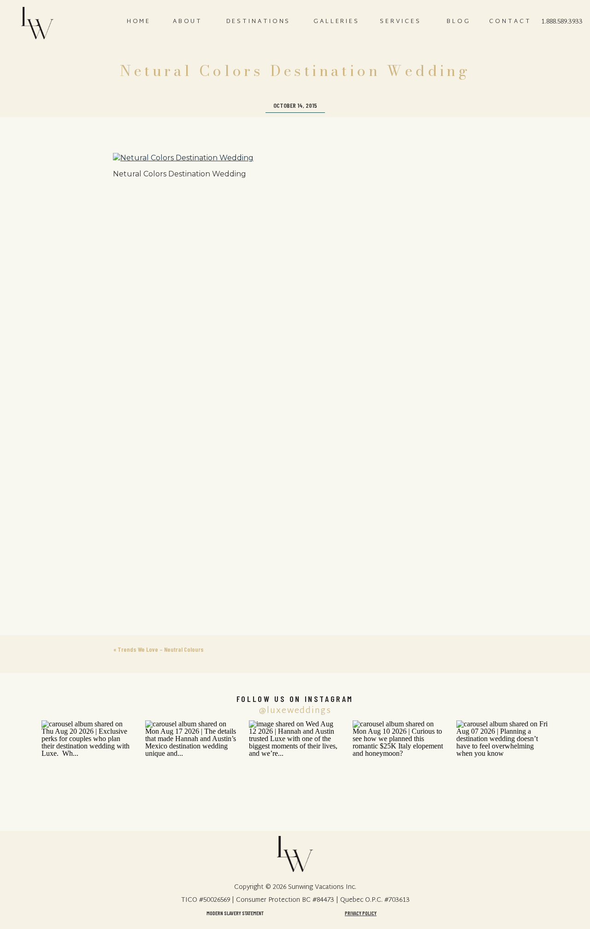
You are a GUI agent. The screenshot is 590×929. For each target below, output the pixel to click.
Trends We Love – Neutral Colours (161, 649)
